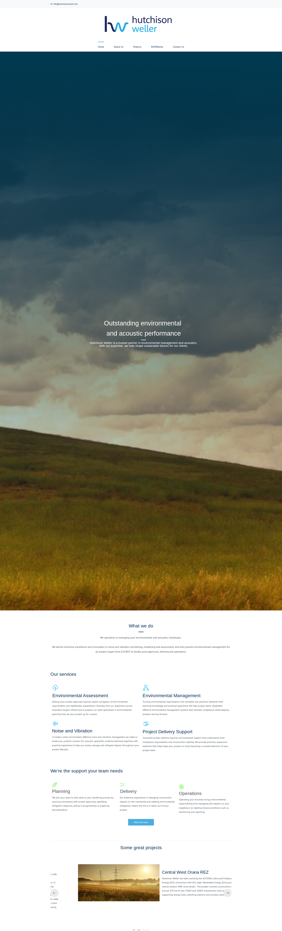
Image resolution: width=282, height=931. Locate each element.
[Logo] (138, 25)
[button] (54, 893)
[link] (102, 866)
